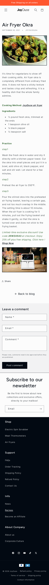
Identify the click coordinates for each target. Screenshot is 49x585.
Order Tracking (12, 466)
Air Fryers (10, 442)
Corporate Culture (14, 541)
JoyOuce (13, 571)
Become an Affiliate (15, 516)
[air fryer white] (24, 272)
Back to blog (26, 293)
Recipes (9, 510)
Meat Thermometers (15, 435)
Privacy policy (40, 571)
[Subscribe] (40, 408)
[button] (6, 10)
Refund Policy (12, 479)
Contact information (25, 580)
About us (9, 535)
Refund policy (26, 571)
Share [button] (8, 281)
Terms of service (18, 575)
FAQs (7, 460)
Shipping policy (34, 575)
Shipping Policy (13, 473)
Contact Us (11, 485)
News (8, 504)
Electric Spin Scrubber (16, 429)
